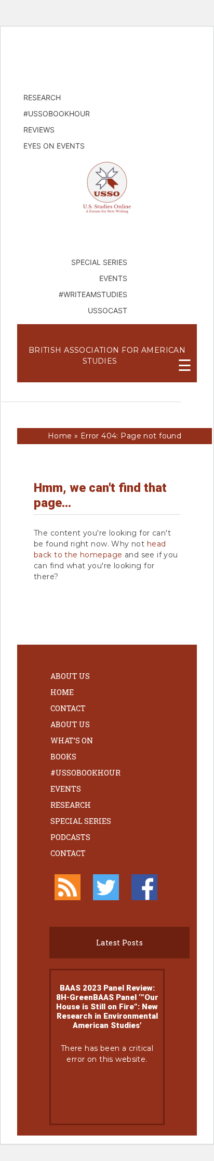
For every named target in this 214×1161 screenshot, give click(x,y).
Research (70, 805)
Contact (68, 708)
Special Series (80, 821)
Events (65, 789)
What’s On (71, 740)
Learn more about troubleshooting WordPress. (107, 1094)
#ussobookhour (85, 773)
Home (60, 436)
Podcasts (70, 837)
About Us (70, 676)
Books (63, 757)
